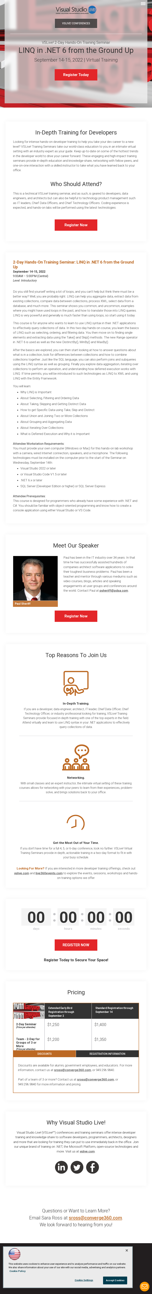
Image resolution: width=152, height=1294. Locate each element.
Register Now (76, 225)
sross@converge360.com (72, 1070)
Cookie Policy (17, 1271)
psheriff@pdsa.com (114, 590)
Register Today (76, 75)
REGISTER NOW (76, 945)
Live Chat (144, 1286)
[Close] (127, 1250)
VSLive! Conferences (76, 23)
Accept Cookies (115, 1280)
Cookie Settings (84, 1280)
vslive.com (21, 873)
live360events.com (49, 873)
